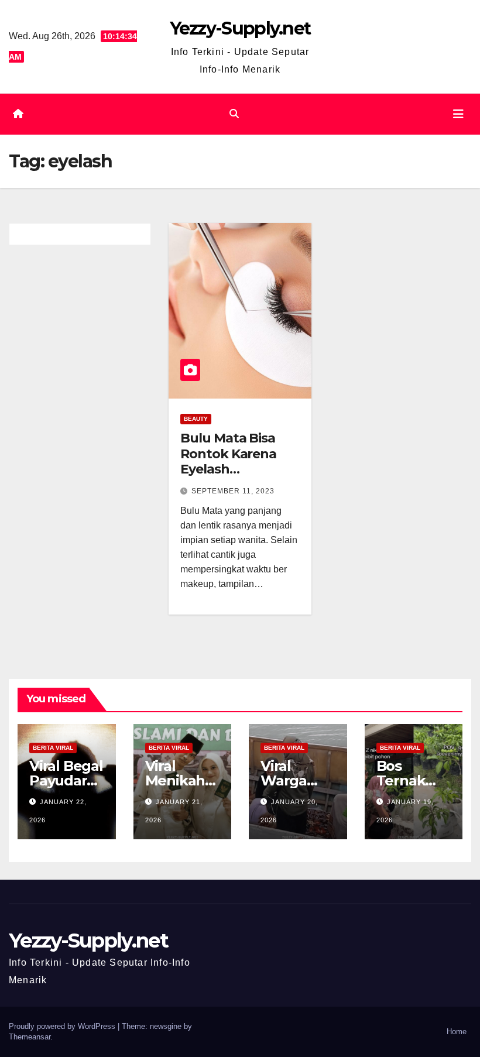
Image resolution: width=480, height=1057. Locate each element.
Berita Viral (53, 747)
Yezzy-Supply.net (240, 28)
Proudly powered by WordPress (63, 1026)
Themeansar (29, 1036)
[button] (234, 114)
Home (457, 1031)
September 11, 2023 (233, 491)
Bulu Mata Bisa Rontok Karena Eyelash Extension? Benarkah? (228, 469)
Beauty (196, 419)
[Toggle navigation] (458, 114)
